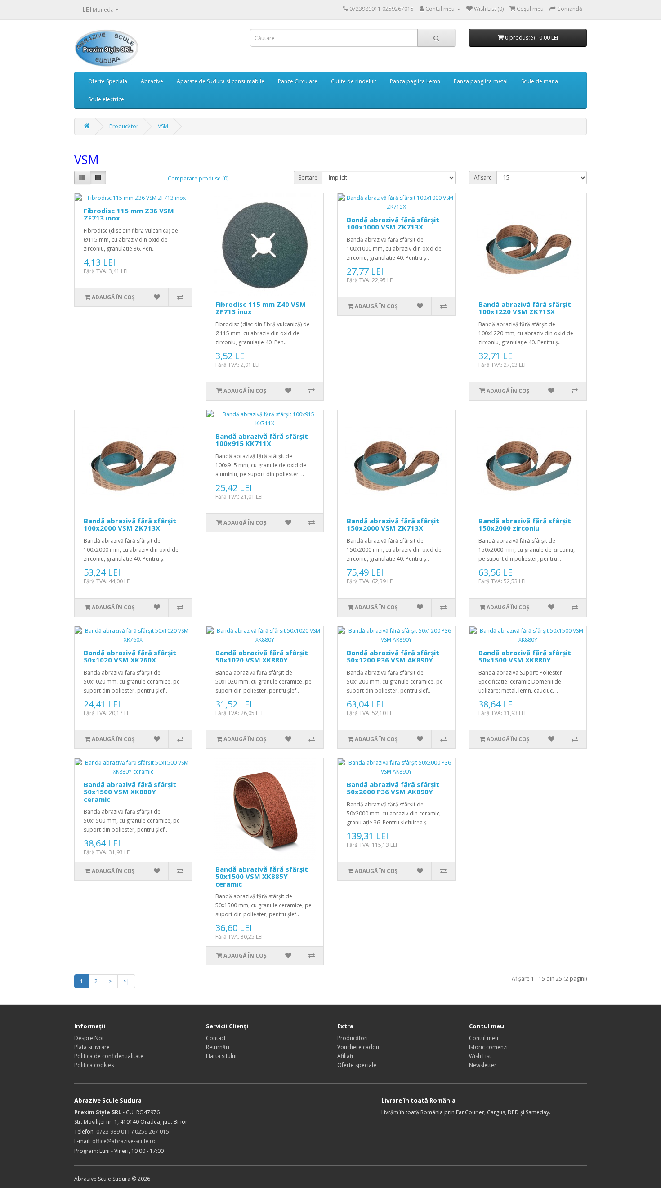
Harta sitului (221, 1056)
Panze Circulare (297, 81)
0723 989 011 (113, 1131)
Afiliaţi (345, 1056)
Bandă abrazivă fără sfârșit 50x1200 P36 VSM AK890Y (393, 656)
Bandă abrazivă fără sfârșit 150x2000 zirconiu (524, 524)
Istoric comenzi (488, 1047)
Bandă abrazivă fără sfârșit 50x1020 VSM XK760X (130, 656)
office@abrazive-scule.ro (124, 1141)
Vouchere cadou (358, 1047)
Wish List (480, 1056)
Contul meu (483, 1038)
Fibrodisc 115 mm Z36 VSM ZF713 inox (129, 214)
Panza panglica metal (481, 81)
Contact (216, 1038)
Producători (352, 1038)
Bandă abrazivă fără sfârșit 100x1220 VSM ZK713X (524, 308)
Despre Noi (88, 1038)
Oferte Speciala (107, 81)
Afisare (483, 177)
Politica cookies (94, 1065)
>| (126, 981)
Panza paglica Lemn (415, 81)
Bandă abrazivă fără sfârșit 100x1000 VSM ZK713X (393, 223)
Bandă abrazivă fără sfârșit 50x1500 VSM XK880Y (524, 656)
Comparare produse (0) (198, 178)
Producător (123, 126)
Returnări (217, 1047)
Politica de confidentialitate (108, 1056)
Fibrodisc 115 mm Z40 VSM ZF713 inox (260, 308)
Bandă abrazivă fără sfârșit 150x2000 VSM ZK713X (393, 524)
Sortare (308, 177)
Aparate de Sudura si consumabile (220, 81)
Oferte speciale (356, 1065)
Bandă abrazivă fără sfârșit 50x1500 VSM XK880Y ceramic (130, 792)
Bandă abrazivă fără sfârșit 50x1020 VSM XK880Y (261, 656)
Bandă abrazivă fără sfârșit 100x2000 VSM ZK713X (130, 524)
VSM (163, 126)
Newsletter (482, 1065)
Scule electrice (106, 99)
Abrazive (152, 81)
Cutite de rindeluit (353, 81)
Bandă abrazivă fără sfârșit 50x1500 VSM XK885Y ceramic (261, 876)
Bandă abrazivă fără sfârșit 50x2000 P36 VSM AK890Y (393, 788)
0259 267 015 (152, 1131)
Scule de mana (539, 81)
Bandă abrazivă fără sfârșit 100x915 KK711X (261, 440)
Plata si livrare (92, 1047)
